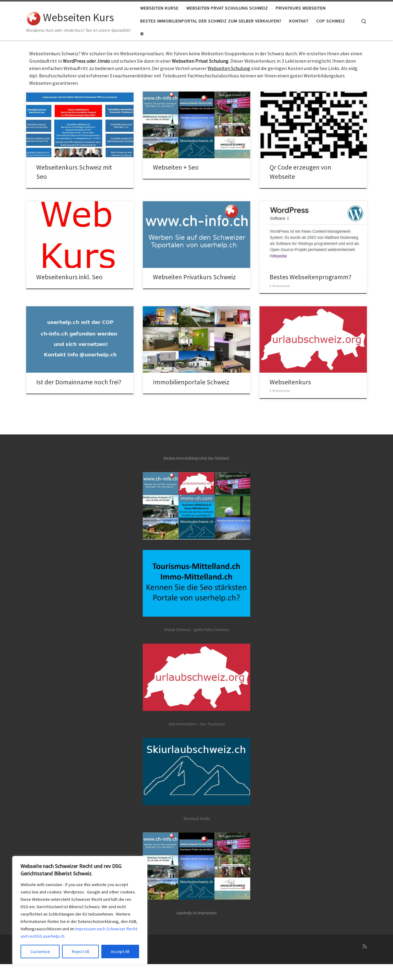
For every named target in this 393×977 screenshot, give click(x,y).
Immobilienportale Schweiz (191, 382)
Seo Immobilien (182, 724)
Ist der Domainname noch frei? (78, 382)
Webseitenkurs (290, 382)
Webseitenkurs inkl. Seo (69, 277)
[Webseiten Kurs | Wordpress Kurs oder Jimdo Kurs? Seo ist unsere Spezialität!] (33, 17)
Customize (40, 951)
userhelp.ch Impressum (197, 913)
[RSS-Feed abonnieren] (365, 946)
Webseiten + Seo (176, 167)
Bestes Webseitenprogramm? (310, 277)
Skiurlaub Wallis (196, 818)
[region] (79, 910)
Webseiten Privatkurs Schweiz (194, 277)
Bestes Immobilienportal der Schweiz (196, 458)
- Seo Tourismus (211, 724)
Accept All (120, 951)
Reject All (80, 951)
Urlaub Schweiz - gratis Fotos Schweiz (196, 629)
